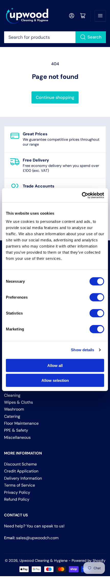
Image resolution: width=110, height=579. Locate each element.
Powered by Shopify (88, 560)
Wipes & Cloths (18, 402)
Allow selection (55, 380)
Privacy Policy (17, 492)
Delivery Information (23, 478)
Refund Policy (16, 499)
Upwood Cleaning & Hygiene (43, 560)
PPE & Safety (16, 430)
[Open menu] (100, 15)
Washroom (14, 409)
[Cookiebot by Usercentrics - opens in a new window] (81, 195)
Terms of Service (19, 485)
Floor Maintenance (21, 423)
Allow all (55, 365)
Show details (82, 350)
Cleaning (12, 395)
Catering (12, 416)
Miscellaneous (17, 437)
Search (94, 37)
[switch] (97, 297)
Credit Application (21, 471)
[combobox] (55, 37)
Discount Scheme (20, 464)
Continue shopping (55, 97)
